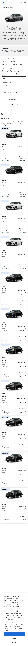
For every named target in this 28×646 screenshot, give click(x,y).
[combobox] (14, 85)
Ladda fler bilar (14, 527)
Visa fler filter (14, 104)
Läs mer (5, 54)
